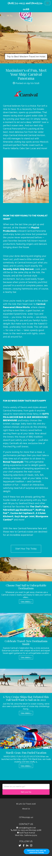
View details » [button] (26, 602)
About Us (26, 809)
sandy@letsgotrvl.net (27, 828)
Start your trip (26, 792)
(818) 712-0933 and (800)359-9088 (27, 830)
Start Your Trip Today (26, 548)
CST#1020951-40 (26, 817)
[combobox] (26, 786)
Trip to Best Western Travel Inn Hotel (26, 56)
